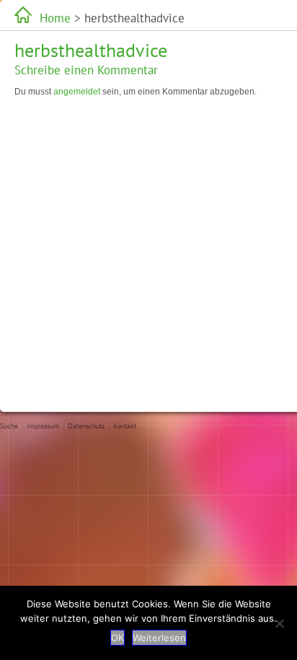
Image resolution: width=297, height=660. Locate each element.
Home (55, 18)
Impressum (43, 426)
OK (117, 637)
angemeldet (76, 92)
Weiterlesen (159, 637)
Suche (9, 426)
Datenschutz (86, 426)
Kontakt (124, 426)
